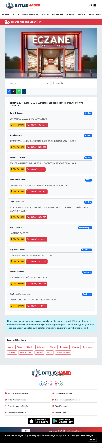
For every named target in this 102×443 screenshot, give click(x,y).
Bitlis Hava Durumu (64, 393)
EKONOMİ (57, 14)
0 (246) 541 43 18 (38, 284)
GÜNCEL (70, 14)
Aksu (10, 347)
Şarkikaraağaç (26, 352)
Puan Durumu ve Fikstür (18, 406)
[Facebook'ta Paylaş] (9, 91)
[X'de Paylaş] (13, 91)
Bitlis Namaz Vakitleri (17, 400)
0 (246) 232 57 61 (38, 217)
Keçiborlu (64, 347)
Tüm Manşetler (61, 406)
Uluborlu (39, 352)
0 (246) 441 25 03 (38, 191)
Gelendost (41, 347)
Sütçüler (12, 352)
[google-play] (63, 421)
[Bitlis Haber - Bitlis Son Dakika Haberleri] (23, 6)
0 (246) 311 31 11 (37, 169)
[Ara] (91, 5)
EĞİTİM (45, 14)
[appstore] (39, 421)
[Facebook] (41, 383)
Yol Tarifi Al (18, 125)
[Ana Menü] (95, 5)
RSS (27, 431)
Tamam (92, 439)
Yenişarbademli (63, 352)
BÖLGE (5, 14)
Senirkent (87, 347)
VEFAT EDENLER (30, 14)
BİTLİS (15, 14)
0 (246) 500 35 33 (38, 147)
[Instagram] (51, 383)
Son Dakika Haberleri (17, 413)
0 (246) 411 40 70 (38, 239)
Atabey (20, 347)
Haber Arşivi (61, 413)
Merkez (75, 347)
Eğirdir (30, 347)
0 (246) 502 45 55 (39, 125)
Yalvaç (49, 352)
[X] (46, 383)
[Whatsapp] (60, 383)
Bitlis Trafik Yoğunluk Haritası (67, 400)
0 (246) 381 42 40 (38, 262)
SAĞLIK (81, 14)
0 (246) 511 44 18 (38, 306)
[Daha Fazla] (24, 91)
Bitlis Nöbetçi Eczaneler (18, 393)
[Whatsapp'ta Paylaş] (18, 91)
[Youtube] (56, 383)
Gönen (53, 347)
